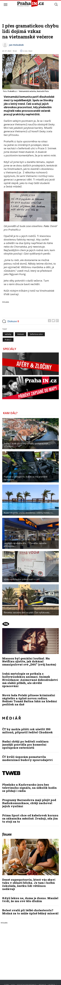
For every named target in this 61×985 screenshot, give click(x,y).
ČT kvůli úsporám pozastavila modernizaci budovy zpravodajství (27, 758)
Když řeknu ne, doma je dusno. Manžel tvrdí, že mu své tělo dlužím (30, 899)
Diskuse (13, 321)
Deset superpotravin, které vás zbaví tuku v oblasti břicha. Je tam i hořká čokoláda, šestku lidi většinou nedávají (28, 884)
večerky (8, 334)
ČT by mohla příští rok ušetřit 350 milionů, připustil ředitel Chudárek (27, 730)
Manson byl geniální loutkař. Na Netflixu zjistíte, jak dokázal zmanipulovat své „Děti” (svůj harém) (29, 661)
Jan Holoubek (16, 44)
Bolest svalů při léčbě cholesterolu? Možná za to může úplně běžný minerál (30, 911)
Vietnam (20, 334)
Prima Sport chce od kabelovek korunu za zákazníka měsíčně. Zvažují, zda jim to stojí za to (30, 818)
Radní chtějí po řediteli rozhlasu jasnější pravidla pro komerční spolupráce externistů (25, 744)
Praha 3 (8, 339)
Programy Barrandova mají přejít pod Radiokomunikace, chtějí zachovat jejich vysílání (29, 803)
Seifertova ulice (36, 334)
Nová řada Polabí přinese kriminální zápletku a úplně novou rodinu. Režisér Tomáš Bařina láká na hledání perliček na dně (29, 699)
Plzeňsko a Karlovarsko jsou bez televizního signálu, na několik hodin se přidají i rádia (29, 788)
